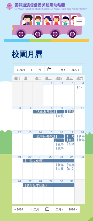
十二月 (37, 70)
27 (30, 181)
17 (71, 132)
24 (71, 157)
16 (61, 132)
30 (61, 181)
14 (40, 132)
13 (30, 132)
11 (82, 108)
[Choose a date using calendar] (49, 69)
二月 (61, 70)
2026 (74, 70)
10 (71, 108)
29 (50, 181)
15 (50, 132)
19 (19, 157)
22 (50, 157)
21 (40, 157)
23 (61, 157)
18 (82, 132)
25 (82, 157)
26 (19, 181)
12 (19, 132)
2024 (22, 70)
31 (71, 181)
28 (40, 181)
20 (30, 157)
